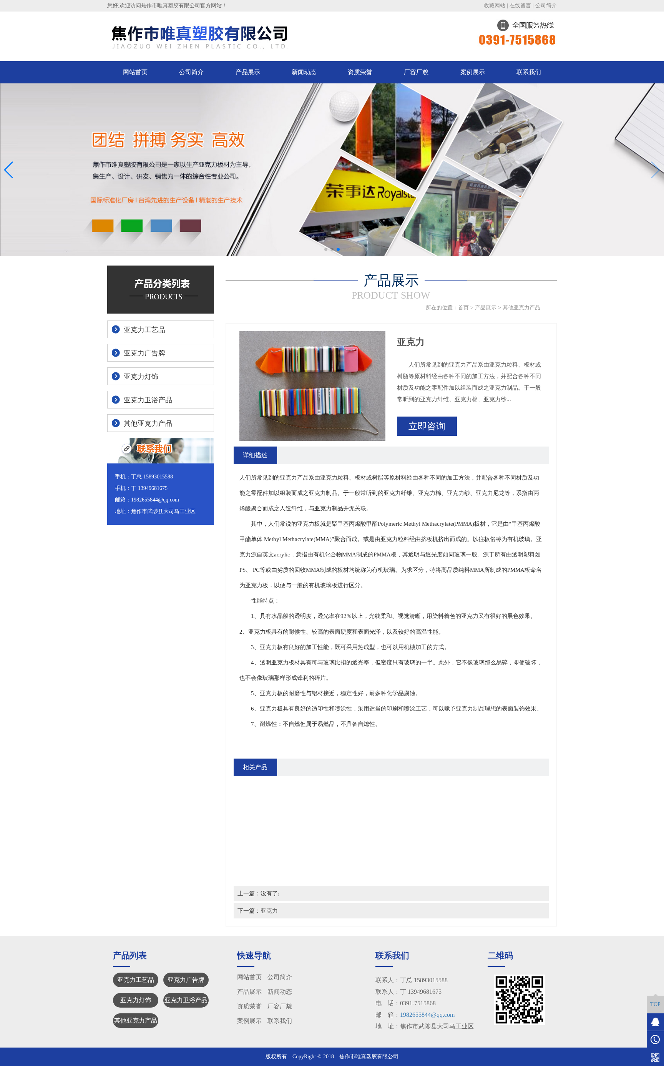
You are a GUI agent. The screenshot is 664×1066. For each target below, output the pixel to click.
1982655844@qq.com (427, 1014)
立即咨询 (426, 426)
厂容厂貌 (416, 72)
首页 (463, 308)
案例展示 (472, 72)
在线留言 (520, 5)
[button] (325, 249)
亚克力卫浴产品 (186, 1000)
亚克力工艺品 (135, 979)
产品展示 (248, 72)
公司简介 (546, 5)
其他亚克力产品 (521, 308)
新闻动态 (304, 72)
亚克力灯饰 (135, 1000)
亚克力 (269, 910)
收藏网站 (494, 5)
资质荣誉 (360, 72)
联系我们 (528, 72)
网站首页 (135, 72)
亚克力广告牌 (186, 979)
